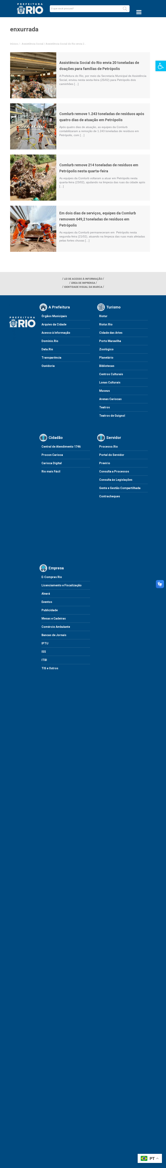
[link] (160, 66)
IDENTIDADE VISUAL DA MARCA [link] (83, 286)
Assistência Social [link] (32, 43)
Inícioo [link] (14, 43)
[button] (125, 8)
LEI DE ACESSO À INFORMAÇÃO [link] (83, 278)
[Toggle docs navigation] (139, 12)
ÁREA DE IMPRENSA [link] (83, 282)
